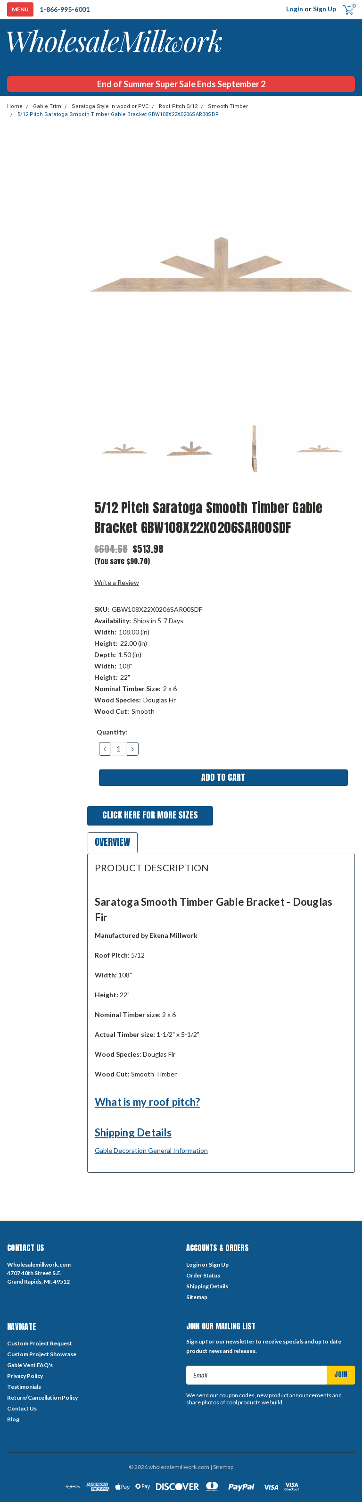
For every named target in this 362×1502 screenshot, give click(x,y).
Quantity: (112, 732)
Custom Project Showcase (41, 1354)
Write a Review (116, 582)
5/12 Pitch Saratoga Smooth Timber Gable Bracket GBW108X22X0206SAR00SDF (117, 114)
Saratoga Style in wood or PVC (110, 106)
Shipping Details (133, 1132)
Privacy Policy (25, 1375)
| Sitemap (221, 1466)
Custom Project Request (39, 1343)
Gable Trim (47, 106)
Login (294, 9)
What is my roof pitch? (147, 1101)
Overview (112, 841)
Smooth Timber (228, 106)
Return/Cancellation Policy (42, 1397)
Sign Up (324, 9)
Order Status (203, 1275)
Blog (13, 1419)
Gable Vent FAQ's (30, 1364)
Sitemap (196, 1297)
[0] (344, 9)
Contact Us (22, 1408)
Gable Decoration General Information (151, 1150)
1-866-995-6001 (65, 9)
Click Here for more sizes (150, 815)
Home (15, 106)
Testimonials (24, 1386)
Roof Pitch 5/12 (178, 106)
